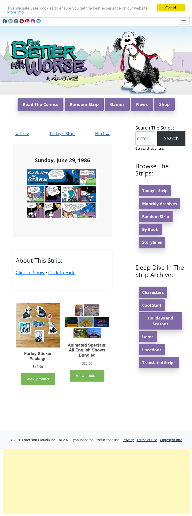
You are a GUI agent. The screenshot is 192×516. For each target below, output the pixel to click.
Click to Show (30, 272)
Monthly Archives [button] (159, 203)
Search (171, 138)
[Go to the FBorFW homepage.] (48, 59)
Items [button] (147, 336)
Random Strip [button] (84, 104)
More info (15, 12)
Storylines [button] (152, 242)
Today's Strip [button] (155, 190)
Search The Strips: (154, 128)
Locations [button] (151, 349)
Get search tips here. (149, 148)
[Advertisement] (96, 481)
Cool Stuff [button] (151, 305)
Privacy (128, 440)
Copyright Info (171, 440)
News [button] (142, 104)
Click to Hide (61, 272)
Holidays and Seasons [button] (160, 320)
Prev (22, 133)
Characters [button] (153, 292)
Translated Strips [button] (158, 362)
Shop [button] (164, 104)
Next (102, 133)
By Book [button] (150, 229)
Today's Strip (62, 133)
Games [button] (117, 104)
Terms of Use (147, 440)
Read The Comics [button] (40, 104)
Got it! (170, 8)
